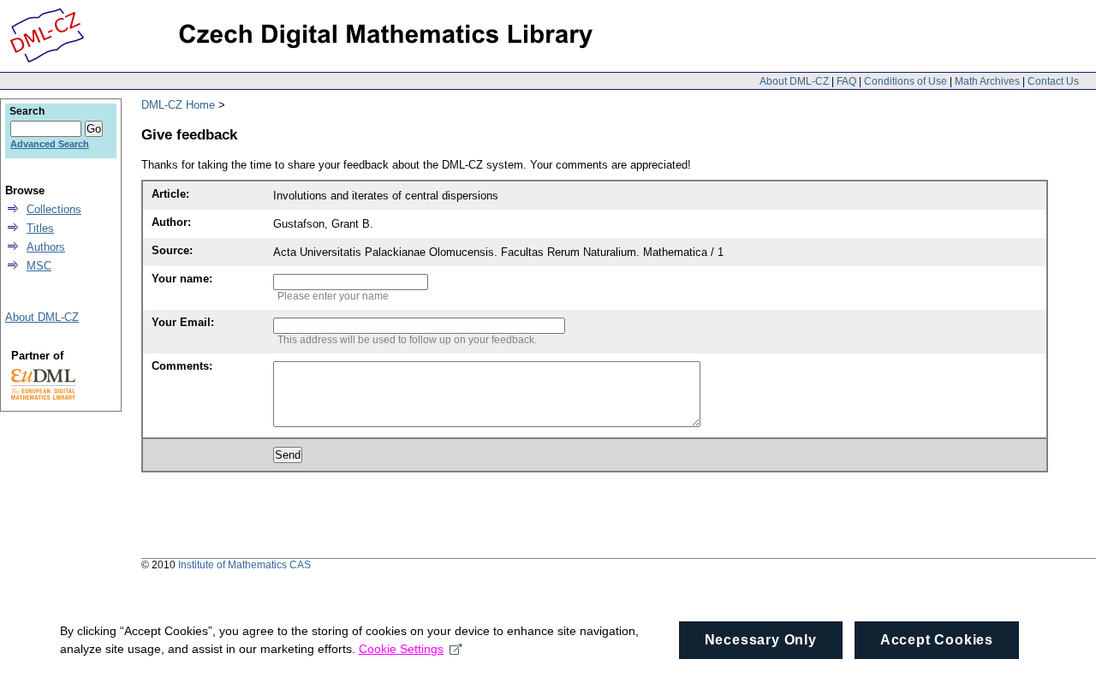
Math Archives (987, 81)
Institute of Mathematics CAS (244, 565)
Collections (54, 209)
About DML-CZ (794, 81)
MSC (39, 265)
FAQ (846, 81)
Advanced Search (49, 144)
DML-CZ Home (178, 104)
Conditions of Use (905, 81)
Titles (40, 228)
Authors (46, 247)
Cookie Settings (401, 649)
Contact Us (1053, 81)
